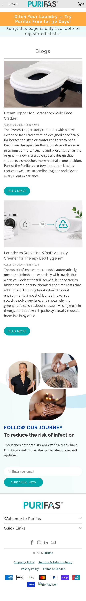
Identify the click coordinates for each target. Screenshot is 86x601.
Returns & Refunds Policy (55, 562)
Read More (17, 191)
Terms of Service (54, 569)
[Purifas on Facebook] (32, 542)
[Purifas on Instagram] (39, 542)
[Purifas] (43, 4)
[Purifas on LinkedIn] (46, 542)
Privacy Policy (30, 569)
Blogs (43, 51)
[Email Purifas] (54, 542)
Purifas (48, 553)
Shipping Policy (24, 562)
